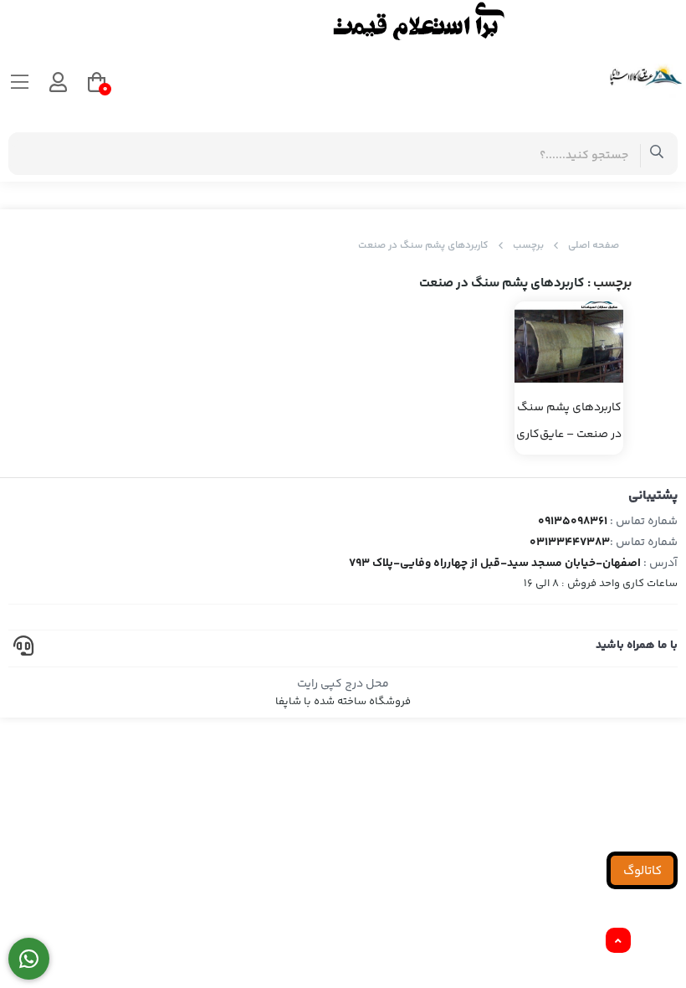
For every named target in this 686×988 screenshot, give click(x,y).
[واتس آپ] (28, 959)
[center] (657, 153)
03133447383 (570, 542)
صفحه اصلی (593, 246)
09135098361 (572, 521)
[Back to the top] (618, 941)
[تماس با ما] (343, 21)
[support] (23, 648)
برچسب (528, 246)
